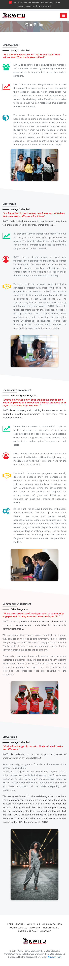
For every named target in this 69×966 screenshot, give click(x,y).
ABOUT (19, 924)
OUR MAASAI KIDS (52, 924)
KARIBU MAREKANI (28, 931)
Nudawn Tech (54, 957)
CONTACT (45, 931)
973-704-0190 (46, 6)
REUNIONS (35, 927)
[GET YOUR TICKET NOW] (50, 3)
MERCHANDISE (51, 927)
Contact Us (30, 6)
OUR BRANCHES (18, 927)
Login (20, 6)
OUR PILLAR (33, 924)
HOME (10, 924)
